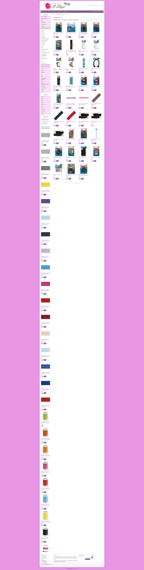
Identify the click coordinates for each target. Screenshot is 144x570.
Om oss (49, 11)
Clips (42, 59)
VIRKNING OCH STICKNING (43, 79)
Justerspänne (43, 41)
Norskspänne (43, 63)
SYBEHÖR (42, 72)
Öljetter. (42, 56)
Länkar (42, 106)
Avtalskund (43, 111)
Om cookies (43, 109)
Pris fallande (70, 19)
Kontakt (64, 11)
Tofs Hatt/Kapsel (44, 53)
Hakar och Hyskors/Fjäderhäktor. (45, 38)
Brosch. (42, 31)
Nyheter (54, 11)
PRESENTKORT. (43, 88)
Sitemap (42, 91)
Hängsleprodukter (44, 40)
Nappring (42, 44)
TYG (41, 74)
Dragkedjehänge (44, 58)
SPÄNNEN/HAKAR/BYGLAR (45, 28)
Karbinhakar (43, 43)
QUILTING (42, 70)
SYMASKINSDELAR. (44, 18)
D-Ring (42, 34)
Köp (45, 144)
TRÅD (42, 76)
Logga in (42, 113)
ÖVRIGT (42, 81)
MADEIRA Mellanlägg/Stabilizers (45, 84)
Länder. (42, 96)
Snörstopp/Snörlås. (44, 49)
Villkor (45, 11)
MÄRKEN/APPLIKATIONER (45, 66)
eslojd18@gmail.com (44, 121)
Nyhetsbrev (59, 11)
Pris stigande (64, 19)
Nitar (42, 46)
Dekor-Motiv (43, 36)
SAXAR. (42, 89)
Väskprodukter (44, 55)
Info (42, 144)
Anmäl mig (88, 559)
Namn (59, 19)
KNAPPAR (42, 26)
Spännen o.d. (43, 50)
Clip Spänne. (43, 33)
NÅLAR (42, 68)
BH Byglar (43, 30)
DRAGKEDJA (43, 86)
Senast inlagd (75, 19)
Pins (42, 61)
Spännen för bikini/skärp (45, 52)
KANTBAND (43, 22)
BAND (42, 20)
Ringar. (42, 47)
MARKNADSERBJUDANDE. (45, 64)
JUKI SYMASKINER (44, 16)
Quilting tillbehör (44, 24)
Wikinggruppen (75, 568)
